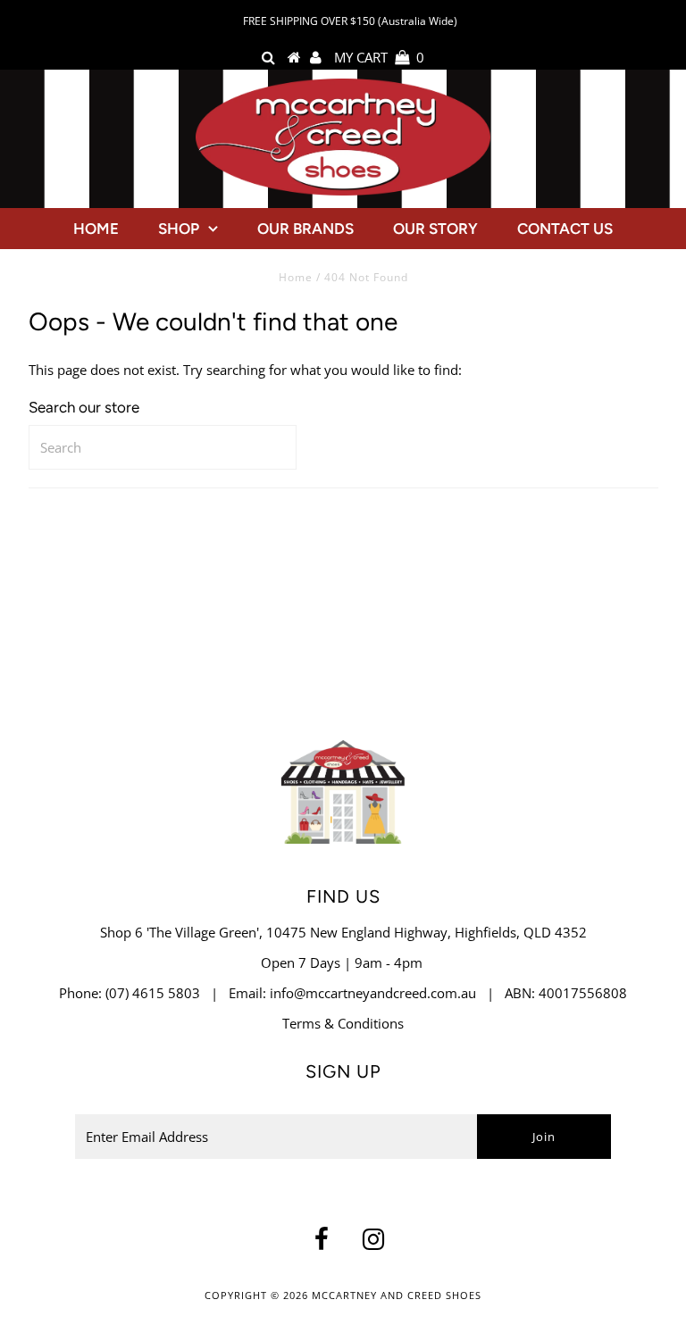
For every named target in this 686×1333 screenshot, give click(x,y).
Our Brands (305, 228)
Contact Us (565, 228)
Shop (178, 228)
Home (96, 228)
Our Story (435, 228)
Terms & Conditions (343, 1023)
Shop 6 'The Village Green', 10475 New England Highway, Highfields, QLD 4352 (343, 932)
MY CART (379, 57)
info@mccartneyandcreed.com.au (373, 993)
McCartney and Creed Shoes (396, 1295)
